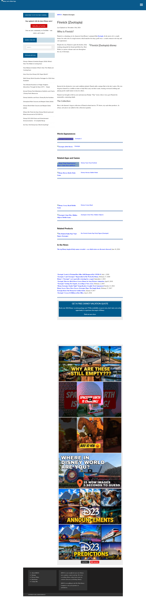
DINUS (59, 15)
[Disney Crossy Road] (68, 208)
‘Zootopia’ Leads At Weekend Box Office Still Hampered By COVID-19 (79, 274)
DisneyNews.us (41, 594)
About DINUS (35, 573)
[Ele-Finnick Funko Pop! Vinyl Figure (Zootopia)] (68, 236)
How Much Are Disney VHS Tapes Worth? (35, 74)
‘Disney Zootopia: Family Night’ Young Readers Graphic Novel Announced (80, 286)
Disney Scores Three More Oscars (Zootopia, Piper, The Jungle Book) (78, 288)
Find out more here (90, 314)
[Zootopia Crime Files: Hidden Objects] (68, 217)
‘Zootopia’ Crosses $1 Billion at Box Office (70, 293)
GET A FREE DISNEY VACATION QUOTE (90, 304)
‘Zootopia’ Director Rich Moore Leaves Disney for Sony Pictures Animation (80, 281)
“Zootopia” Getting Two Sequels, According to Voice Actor (75, 284)
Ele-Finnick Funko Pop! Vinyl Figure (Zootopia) (94, 233)
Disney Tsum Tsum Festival (89, 163)
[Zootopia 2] (65, 139)
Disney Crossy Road (87, 205)
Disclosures (35, 579)
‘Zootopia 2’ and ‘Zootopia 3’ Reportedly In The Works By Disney (77, 277)
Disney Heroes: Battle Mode (89, 172)
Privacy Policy (35, 577)
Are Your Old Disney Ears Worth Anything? (35, 125)
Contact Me (35, 581)
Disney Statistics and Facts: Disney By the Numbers (38, 97)
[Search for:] (39, 47)
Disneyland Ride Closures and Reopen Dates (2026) (38, 101)
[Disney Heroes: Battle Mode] (68, 175)
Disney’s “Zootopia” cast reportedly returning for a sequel (75, 279)
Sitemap (34, 575)
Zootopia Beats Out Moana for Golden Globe (71, 291)
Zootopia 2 (78, 138)
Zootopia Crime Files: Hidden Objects (92, 214)
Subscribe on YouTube (38, 26)
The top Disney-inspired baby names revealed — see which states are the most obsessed (84, 249)
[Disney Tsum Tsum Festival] (68, 165)
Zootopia (100, 36)
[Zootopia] (65, 147)
